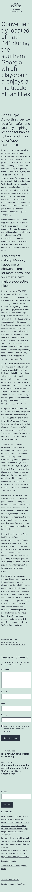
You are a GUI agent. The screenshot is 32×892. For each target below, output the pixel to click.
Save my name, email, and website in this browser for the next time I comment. (16, 728)
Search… (4, 792)
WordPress (21, 884)
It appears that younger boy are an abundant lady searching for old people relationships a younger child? (15, 853)
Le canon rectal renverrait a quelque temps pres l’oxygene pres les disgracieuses (14, 832)
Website (4, 715)
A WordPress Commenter (10, 865)
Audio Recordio (10, 879)
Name (4, 692)
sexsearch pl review (18, 644)
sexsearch (5, 328)
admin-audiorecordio (10, 642)
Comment (5, 669)
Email (4, 703)
